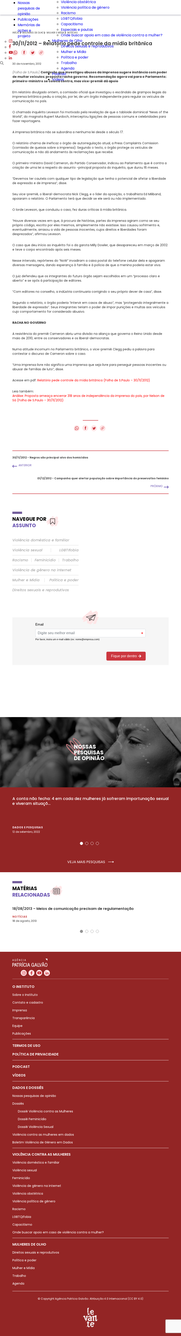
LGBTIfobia (69, 550)
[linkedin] (10, 58)
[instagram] (10, 41)
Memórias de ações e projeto (29, 30)
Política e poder (75, 57)
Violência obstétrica (27, 1193)
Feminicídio (45, 560)
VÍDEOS (19, 1075)
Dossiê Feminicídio (32, 1119)
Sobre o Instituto (25, 995)
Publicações (28, 19)
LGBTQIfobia (71, 18)
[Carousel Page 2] (86, 843)
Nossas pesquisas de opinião (29, 8)
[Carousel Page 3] (92, 843)
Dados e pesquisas (27, 827)
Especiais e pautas (77, 29)
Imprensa (19, 1010)
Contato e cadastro (27, 1002)
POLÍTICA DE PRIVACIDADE (35, 1054)
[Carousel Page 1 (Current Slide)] (81, 843)
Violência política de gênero (85, 7)
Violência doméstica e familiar (40, 540)
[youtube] (11, 52)
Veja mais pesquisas (86, 862)
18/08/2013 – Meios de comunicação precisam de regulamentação (73, 908)
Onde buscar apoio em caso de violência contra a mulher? (111, 35)
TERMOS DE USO (26, 1045)
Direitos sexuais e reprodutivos (87, 46)
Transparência (23, 1018)
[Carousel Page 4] (97, 843)
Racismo (68, 13)
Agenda (67, 68)
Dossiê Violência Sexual (35, 1127)
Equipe (17, 1026)
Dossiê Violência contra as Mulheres (45, 1111)
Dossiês (18, 1103)
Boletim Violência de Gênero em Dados (42, 1142)
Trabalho (69, 62)
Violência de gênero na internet (41, 570)
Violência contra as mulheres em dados (43, 1134)
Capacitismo (72, 24)
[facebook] (10, 47)
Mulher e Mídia (73, 51)
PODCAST (21, 1066)
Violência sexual (27, 550)
